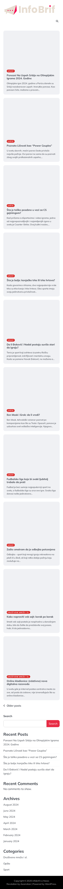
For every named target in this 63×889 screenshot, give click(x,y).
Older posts (14, 705)
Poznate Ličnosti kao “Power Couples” (29, 145)
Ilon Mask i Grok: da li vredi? (23, 414)
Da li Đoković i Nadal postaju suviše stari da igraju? (31, 346)
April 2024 (9, 823)
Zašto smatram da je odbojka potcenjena (31, 549)
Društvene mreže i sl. (18, 612)
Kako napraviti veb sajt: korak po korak (30, 616)
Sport (11, 71)
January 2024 (11, 841)
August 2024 (10, 804)
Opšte (11, 141)
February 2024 (11, 835)
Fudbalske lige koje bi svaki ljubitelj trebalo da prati (27, 480)
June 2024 (9, 810)
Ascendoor (25, 884)
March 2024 (10, 829)
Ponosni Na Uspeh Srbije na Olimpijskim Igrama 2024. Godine (30, 77)
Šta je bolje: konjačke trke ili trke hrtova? (31, 280)
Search (7, 716)
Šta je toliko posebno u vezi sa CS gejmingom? (27, 211)
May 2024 (9, 816)
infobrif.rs (37, 880)
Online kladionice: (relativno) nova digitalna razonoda (27, 682)
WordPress (50, 884)
